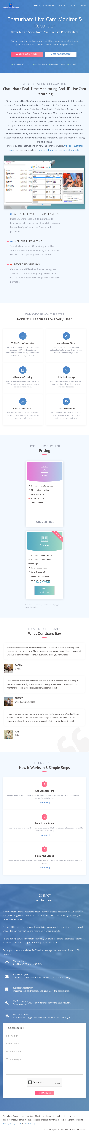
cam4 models (25, 1120)
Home (37, 5)
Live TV (61, 5)
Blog (83, 5)
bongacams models (74, 1120)
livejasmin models (71, 1116)
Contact (73, 5)
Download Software (27, 54)
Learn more (43, 803)
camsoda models (40, 1120)
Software (48, 5)
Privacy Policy (9, 1123)
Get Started (44, 590)
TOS (19, 1123)
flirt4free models (56, 1120)
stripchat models (10, 1120)
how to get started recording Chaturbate (58, 150)
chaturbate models (54, 1116)
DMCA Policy (34, 1002)
